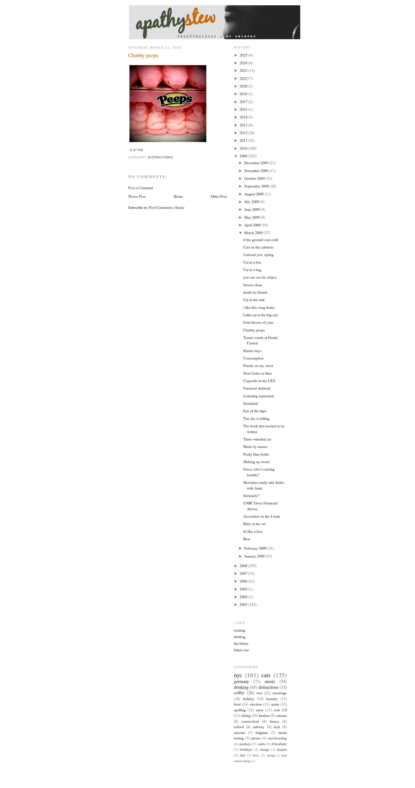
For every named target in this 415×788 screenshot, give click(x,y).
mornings (280, 692)
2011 (244, 140)
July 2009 (252, 201)
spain (275, 704)
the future (241, 643)
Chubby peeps (143, 55)
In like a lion (252, 531)
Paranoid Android (256, 388)
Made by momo (255, 446)
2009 (244, 155)
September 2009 (257, 185)
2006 (244, 580)
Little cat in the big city (260, 314)
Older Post (219, 196)
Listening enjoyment (258, 395)
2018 (244, 93)
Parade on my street (258, 365)
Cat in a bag (252, 269)
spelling (240, 709)
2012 (244, 132)
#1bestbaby (279, 744)
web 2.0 (280, 709)
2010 (244, 148)
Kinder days (252, 350)
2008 (244, 565)
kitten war (241, 649)
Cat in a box (252, 262)
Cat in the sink (254, 299)
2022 (244, 78)
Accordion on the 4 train (261, 516)
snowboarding (277, 738)
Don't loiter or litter (257, 373)
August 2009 (254, 193)
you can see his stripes (260, 276)
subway (258, 726)
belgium (262, 732)
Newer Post (137, 196)
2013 (244, 124)
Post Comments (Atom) (166, 207)
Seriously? (251, 495)
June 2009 (252, 209)
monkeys (245, 744)
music (270, 681)
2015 (244, 109)
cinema (281, 715)
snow (259, 709)
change (264, 749)
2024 (244, 62)
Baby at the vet (254, 523)
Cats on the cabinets (258, 246)
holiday (248, 698)
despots (282, 749)
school (239, 726)
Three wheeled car (257, 438)
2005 (244, 588)
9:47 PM (136, 150)
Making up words (256, 461)
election (256, 704)
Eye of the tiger (254, 410)
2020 (244, 85)
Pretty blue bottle (256, 454)
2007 (244, 573)
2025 (244, 54)
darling (271, 755)
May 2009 (252, 217)
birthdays (246, 749)
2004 (244, 596)
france (274, 721)
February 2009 (256, 548)
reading (239, 630)
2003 (244, 604)
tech (277, 726)
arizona (239, 732)
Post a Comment (140, 187)
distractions (160, 157)
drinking (241, 687)
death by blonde (255, 292)
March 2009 (254, 232)
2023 (244, 70)
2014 (244, 116)
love (256, 755)
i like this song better (259, 307)
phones (256, 738)
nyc (238, 675)
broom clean (252, 284)
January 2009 (255, 555)
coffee (239, 692)
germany (241, 681)
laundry (272, 698)
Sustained (250, 403)
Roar (246, 538)
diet (242, 755)
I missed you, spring (258, 254)
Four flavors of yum (258, 322)
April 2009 (253, 224)
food (237, 704)
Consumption (253, 357)
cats (266, 675)
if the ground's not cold (260, 239)
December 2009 (256, 162)
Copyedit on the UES (259, 380)
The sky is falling (256, 418)
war (259, 692)
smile (261, 744)
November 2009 (256, 170)
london (264, 715)
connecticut (250, 721)
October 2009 (255, 178)
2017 (244, 101)
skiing (245, 715)
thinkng (239, 636)
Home (178, 196)
